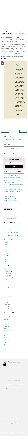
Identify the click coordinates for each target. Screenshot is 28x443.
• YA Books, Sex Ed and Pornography (12, 177)
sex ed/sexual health (8, 340)
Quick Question (9, 285)
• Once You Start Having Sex (10, 198)
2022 (6, 248)
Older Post (23, 131)
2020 (6, 250)
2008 (6, 306)
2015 (6, 261)
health (5, 324)
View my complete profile (14, 380)
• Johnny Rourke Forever (9, 187)
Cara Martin (17, 141)
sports (5, 342)
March (7, 295)
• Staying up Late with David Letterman (12, 178)
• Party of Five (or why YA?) (9, 182)
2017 (6, 257)
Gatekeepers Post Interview (12, 283)
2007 (6, 308)
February (8, 298)
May (7, 291)
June (7, 289)
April (7, 293)
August (8, 279)
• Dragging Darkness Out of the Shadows (13, 189)
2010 (6, 302)
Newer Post (5, 131)
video (5, 349)
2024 (6, 244)
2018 (6, 255)
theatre (5, 344)
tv (4, 347)
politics (5, 339)
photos (5, 337)
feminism (6, 321)
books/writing (4, 37)
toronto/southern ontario (13, 37)
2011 (6, 269)
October (8, 275)
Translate (14, 218)
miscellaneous (7, 331)
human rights (6, 326)
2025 (6, 242)
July (7, 281)
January (8, 300)
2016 (6, 259)
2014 (6, 263)
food (5, 323)
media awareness (8, 330)
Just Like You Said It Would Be (14, 225)
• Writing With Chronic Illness (10, 175)
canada (5, 317)
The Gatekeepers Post (10, 41)
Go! (14, 166)
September (9, 277)
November (8, 273)
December (8, 271)
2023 (6, 246)
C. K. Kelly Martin (14, 362)
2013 (6, 265)
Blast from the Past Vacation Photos (14, 287)
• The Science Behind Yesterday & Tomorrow (13, 180)
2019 (6, 253)
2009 (6, 304)
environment (6, 319)
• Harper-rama (7, 203)
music (5, 335)
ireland (5, 328)
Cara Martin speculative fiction (14, 232)
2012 (6, 267)
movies (5, 333)
